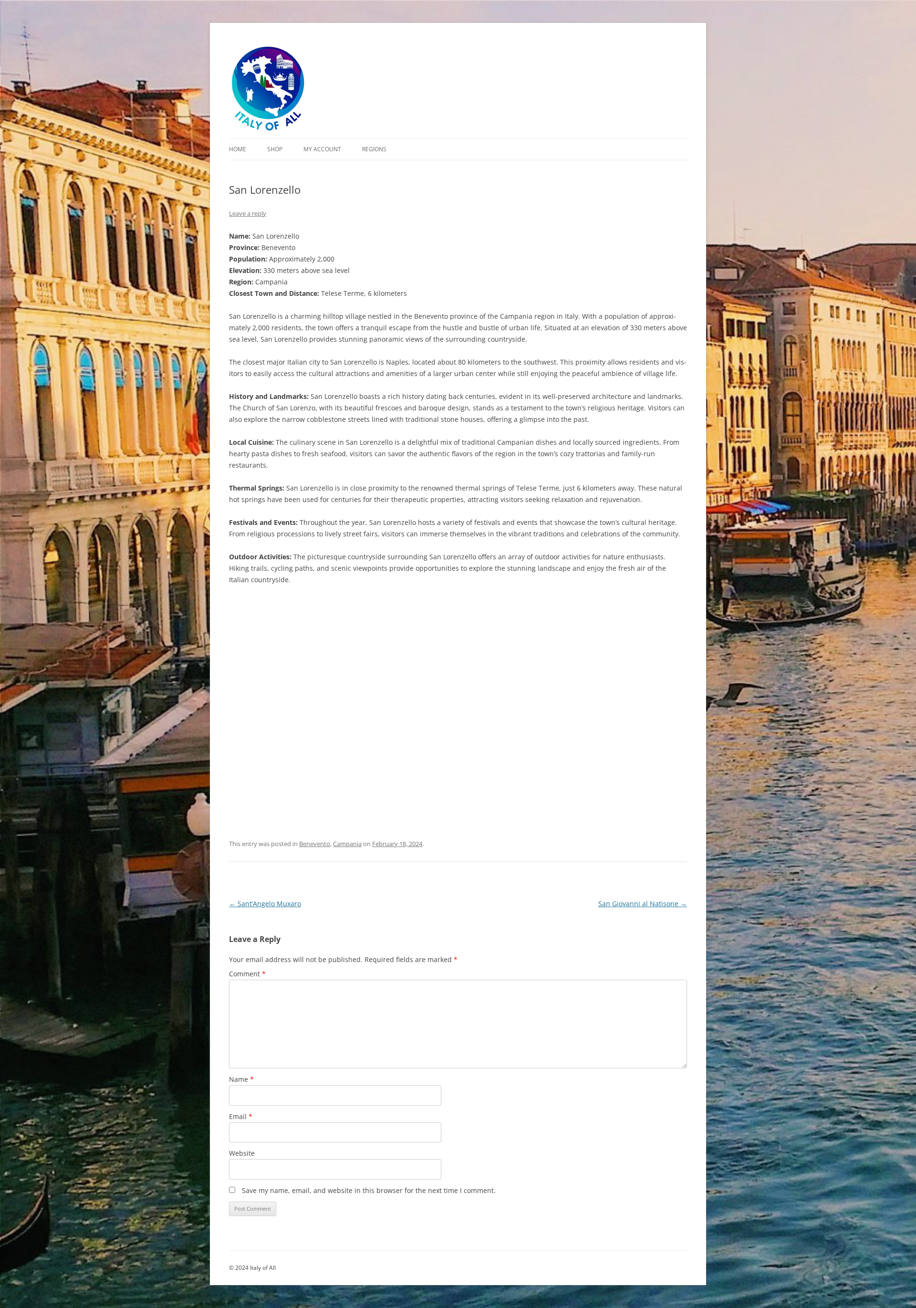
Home (237, 149)
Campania (347, 843)
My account (322, 149)
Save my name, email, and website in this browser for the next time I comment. (369, 1190)
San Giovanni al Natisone (642, 903)
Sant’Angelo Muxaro (265, 903)
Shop (274, 149)
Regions (374, 149)
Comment (247, 973)
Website (242, 1153)
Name (241, 1079)
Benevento (314, 843)
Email (240, 1116)
